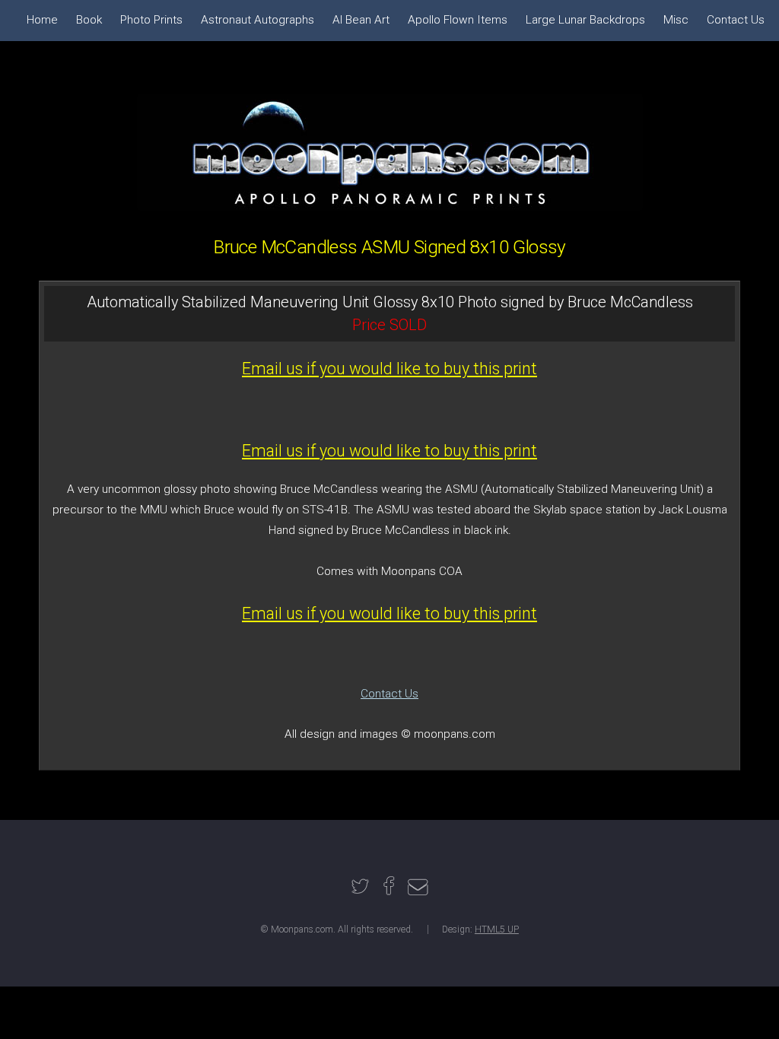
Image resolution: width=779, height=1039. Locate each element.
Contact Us (389, 694)
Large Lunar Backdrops (585, 20)
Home (42, 20)
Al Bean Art (361, 20)
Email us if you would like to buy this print (389, 368)
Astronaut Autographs (257, 20)
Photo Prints (151, 20)
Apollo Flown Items (457, 20)
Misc (675, 20)
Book (89, 20)
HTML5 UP (497, 929)
